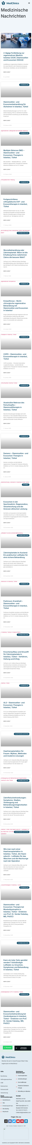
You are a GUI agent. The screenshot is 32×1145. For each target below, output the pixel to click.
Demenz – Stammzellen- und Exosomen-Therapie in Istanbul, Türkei (15, 455)
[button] (29, 3)
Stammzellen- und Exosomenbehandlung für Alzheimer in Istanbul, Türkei (15, 104)
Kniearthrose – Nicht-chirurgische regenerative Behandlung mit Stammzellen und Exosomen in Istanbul (15, 305)
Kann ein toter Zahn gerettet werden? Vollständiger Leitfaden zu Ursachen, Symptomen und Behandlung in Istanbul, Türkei (15, 965)
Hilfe (2, 1071)
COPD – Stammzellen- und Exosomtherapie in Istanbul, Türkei (15, 356)
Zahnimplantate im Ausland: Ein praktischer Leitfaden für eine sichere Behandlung (15, 555)
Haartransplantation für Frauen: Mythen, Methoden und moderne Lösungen (15, 753)
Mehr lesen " (7, 72)
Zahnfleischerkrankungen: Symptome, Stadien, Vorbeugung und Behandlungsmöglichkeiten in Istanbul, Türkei (15, 802)
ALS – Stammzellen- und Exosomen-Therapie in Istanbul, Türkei (14, 705)
